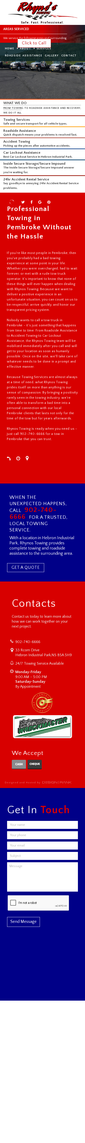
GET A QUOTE (26, 567)
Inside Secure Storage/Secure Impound (34, 163)
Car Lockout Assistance (21, 152)
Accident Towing (16, 141)
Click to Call (34, 43)
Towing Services (16, 119)
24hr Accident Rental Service (26, 179)
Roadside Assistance (19, 131)
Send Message (23, 921)
